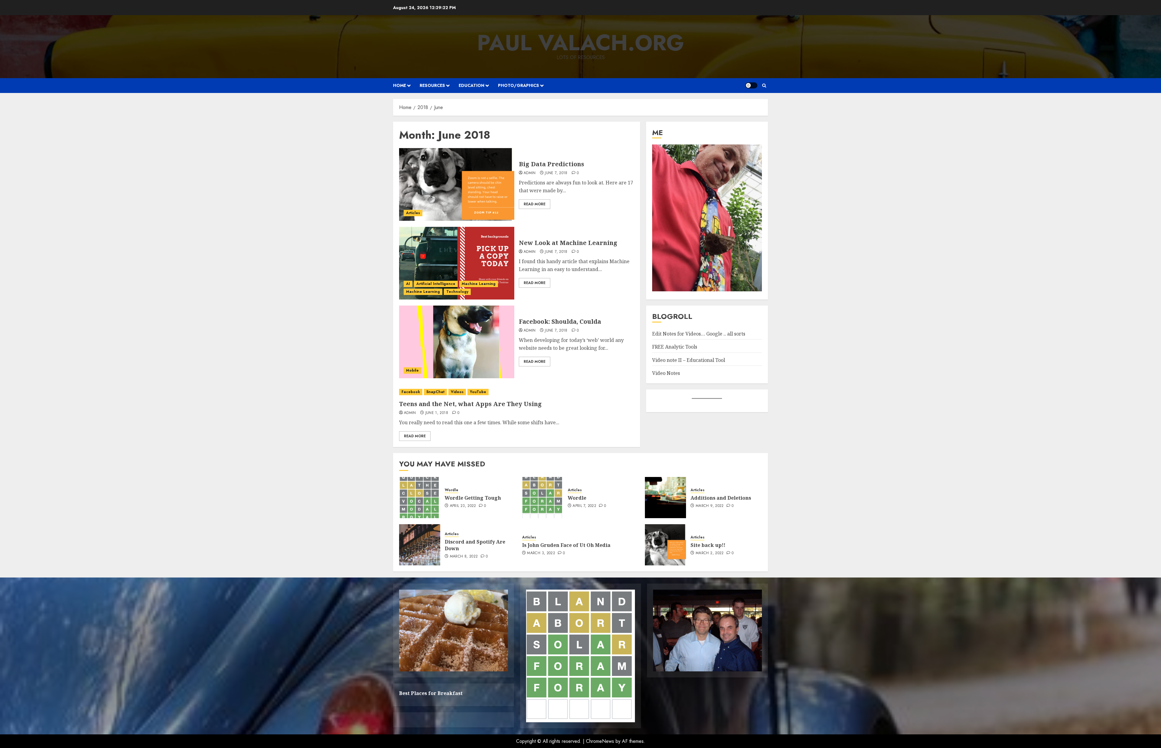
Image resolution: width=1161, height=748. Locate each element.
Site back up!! (708, 545)
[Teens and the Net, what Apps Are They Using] (516, 392)
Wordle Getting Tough (473, 498)
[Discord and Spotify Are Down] (419, 544)
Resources (432, 85)
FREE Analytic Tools (674, 346)
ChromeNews (600, 741)
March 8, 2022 (464, 556)
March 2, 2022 (710, 553)
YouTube (478, 392)
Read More (534, 204)
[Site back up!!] (665, 544)
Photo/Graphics (518, 85)
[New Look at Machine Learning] (456, 263)
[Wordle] (542, 497)
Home (399, 85)
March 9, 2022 (710, 506)
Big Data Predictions (551, 164)
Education (471, 85)
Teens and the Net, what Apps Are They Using (470, 404)
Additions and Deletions (721, 498)
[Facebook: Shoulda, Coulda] (456, 342)
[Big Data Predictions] (456, 184)
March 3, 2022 (541, 553)
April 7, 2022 (584, 506)
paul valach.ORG (580, 42)
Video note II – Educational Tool (688, 360)
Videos (457, 392)
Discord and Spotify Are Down (475, 545)
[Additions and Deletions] (665, 497)
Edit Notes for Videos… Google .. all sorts (698, 333)
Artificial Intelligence (435, 283)
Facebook (411, 392)
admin (530, 173)
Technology (457, 291)
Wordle (451, 490)
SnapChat (435, 392)
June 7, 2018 (556, 173)
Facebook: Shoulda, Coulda (560, 321)
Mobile (412, 370)
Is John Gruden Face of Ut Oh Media (566, 545)
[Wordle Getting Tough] (419, 497)
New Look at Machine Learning (568, 243)
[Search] (764, 85)
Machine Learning (479, 283)
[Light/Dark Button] (751, 85)
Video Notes (666, 373)
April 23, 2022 (463, 506)
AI (408, 283)
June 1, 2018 (436, 413)
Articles (413, 213)
